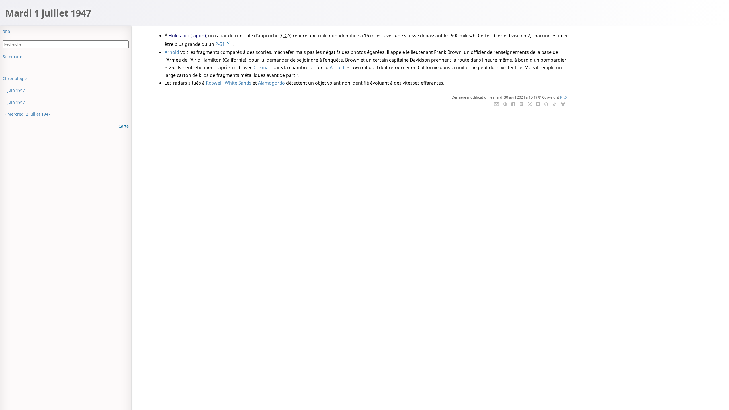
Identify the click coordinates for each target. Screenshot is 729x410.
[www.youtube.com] (538, 103)
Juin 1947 (16, 90)
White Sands (238, 83)
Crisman (262, 67)
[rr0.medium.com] (505, 103)
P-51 (220, 44)
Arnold (172, 52)
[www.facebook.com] (513, 103)
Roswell (214, 83)
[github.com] (546, 103)
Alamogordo (271, 83)
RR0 (6, 31)
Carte (123, 126)
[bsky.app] (563, 103)
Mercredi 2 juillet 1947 (28, 114)
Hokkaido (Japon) (187, 35)
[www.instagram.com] (522, 103)
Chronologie (15, 78)
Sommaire (12, 56)
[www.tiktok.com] (555, 103)
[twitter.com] (530, 103)
